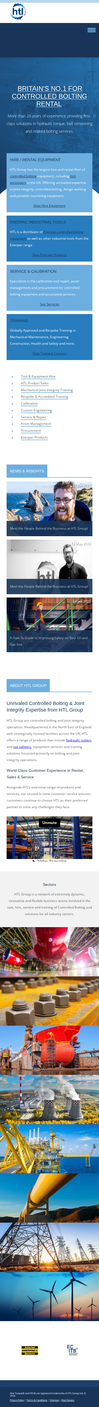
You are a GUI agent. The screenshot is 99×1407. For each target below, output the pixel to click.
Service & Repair (33, 417)
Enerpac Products (34, 437)
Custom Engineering (36, 410)
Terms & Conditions (36, 1400)
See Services (49, 304)
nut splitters (22, 746)
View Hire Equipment (49, 205)
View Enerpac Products (49, 255)
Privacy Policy (17, 1400)
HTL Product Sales (35, 383)
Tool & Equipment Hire (38, 376)
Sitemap (54, 1400)
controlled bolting (23, 176)
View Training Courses (49, 353)
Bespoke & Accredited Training (44, 396)
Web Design (67, 1400)
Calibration (29, 403)
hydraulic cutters (79, 740)
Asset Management (36, 423)
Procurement (31, 430)
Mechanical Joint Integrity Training (47, 390)
